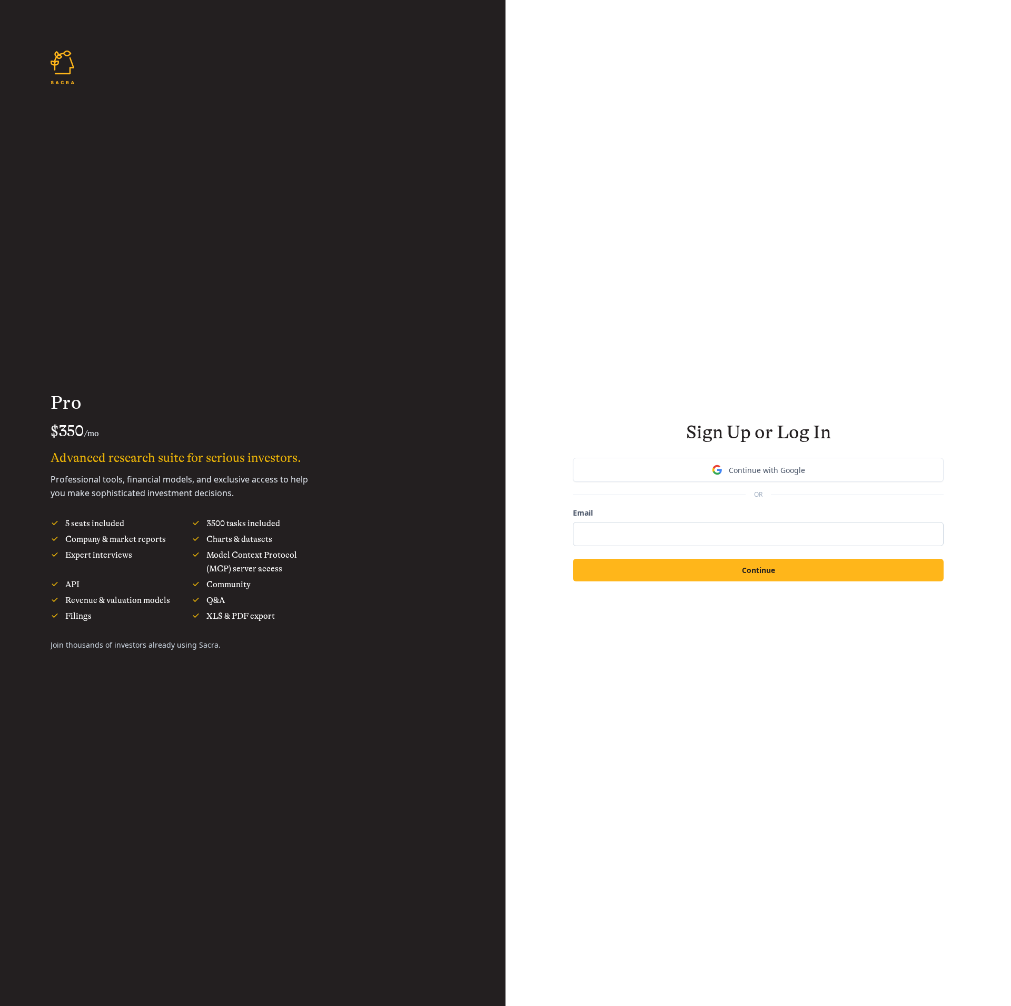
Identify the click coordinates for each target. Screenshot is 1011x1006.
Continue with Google (767, 470)
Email (583, 513)
